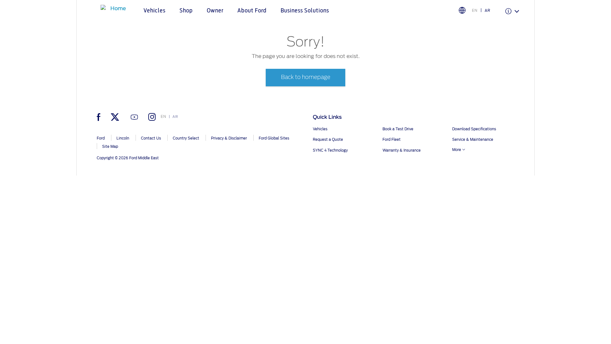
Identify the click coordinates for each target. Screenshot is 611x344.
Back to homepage (305, 77)
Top (540, 314)
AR (487, 10)
